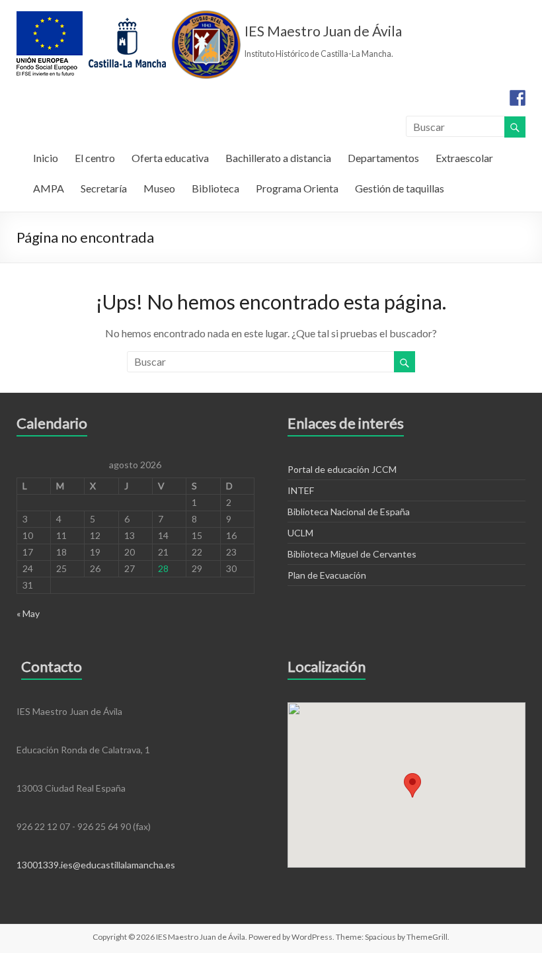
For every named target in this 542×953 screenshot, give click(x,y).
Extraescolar (464, 157)
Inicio (45, 157)
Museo (159, 188)
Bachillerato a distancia (278, 157)
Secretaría (104, 188)
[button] (412, 785)
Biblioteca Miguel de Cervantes (352, 553)
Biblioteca (215, 188)
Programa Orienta (297, 188)
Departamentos (383, 157)
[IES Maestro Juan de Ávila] (129, 16)
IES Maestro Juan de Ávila (323, 30)
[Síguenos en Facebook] (517, 98)
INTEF (301, 490)
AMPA (48, 188)
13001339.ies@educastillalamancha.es (96, 864)
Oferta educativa (170, 157)
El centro (95, 157)
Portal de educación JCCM (342, 469)
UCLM (300, 532)
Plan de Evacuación (327, 575)
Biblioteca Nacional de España (349, 511)
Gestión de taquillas (399, 188)
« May (28, 613)
